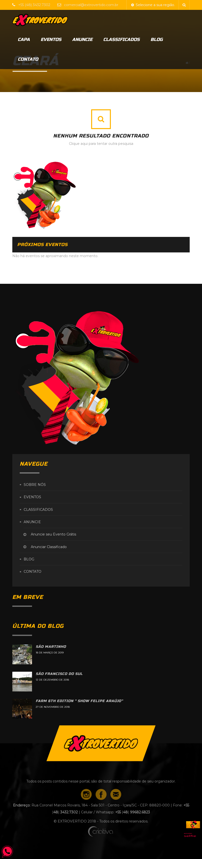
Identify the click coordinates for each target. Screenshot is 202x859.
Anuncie (82, 39)
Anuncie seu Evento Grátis (53, 534)
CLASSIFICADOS (121, 39)
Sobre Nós (35, 484)
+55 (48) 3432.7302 (34, 5)
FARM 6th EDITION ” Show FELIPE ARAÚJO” (79, 701)
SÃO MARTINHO (51, 647)
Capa (24, 39)
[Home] (49, 20)
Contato (28, 59)
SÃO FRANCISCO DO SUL (59, 674)
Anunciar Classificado (49, 547)
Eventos (51, 39)
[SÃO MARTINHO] (22, 654)
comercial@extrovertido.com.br (91, 5)
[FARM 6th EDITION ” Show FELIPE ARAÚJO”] (22, 709)
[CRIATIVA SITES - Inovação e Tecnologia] (101, 830)
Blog (157, 39)
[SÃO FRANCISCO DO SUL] (22, 681)
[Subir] (101, 743)
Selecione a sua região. (155, 5)
